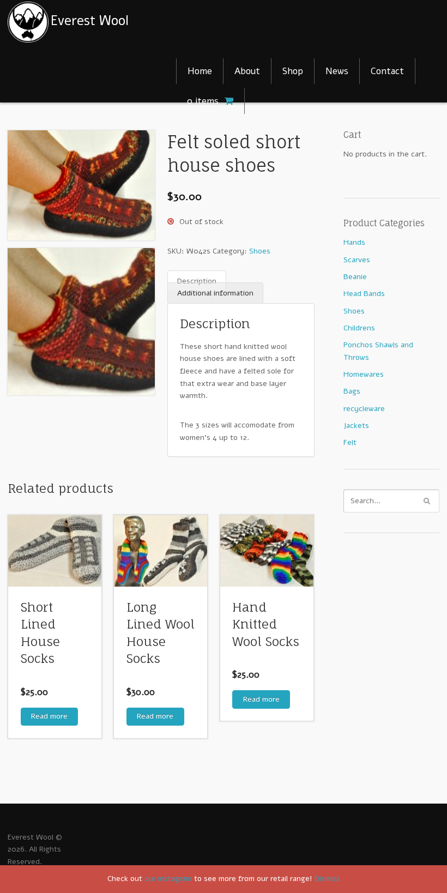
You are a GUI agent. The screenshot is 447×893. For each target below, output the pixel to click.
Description (196, 280)
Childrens (359, 328)
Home (200, 71)
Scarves (356, 260)
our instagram (168, 878)
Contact (387, 71)
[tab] (196, 281)
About (247, 71)
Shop (292, 71)
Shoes (259, 251)
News (336, 71)
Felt (350, 442)
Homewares (363, 374)
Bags (351, 391)
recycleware (364, 408)
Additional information (215, 293)
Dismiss (327, 878)
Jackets (356, 425)
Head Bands (364, 293)
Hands (354, 242)
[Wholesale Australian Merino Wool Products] (97, 21)
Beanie (355, 276)
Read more (49, 716)
